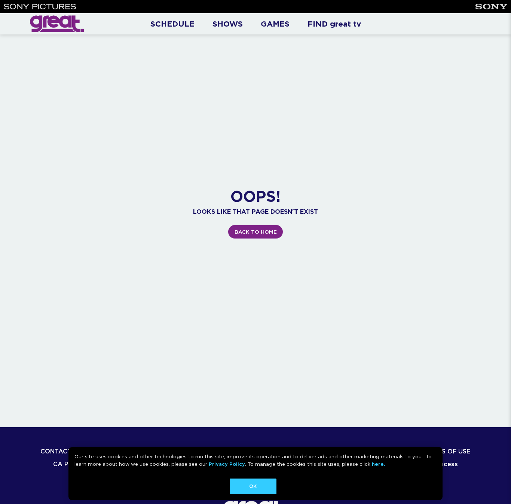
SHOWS (227, 23)
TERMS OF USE (448, 451)
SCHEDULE (172, 23)
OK (253, 486)
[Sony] (491, 6)
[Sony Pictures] (40, 6)
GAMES (275, 23)
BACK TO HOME (256, 232)
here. (378, 464)
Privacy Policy (227, 464)
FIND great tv (334, 23)
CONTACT (55, 451)
